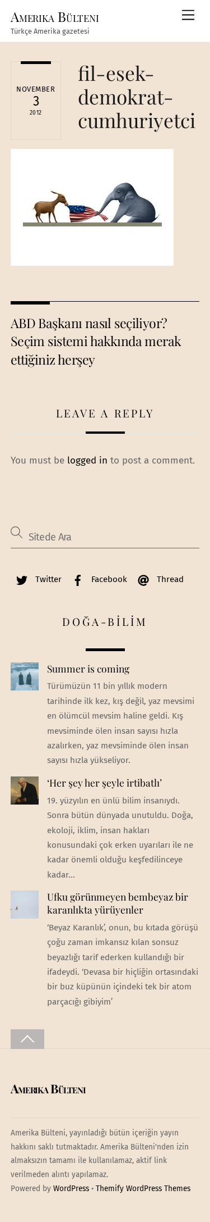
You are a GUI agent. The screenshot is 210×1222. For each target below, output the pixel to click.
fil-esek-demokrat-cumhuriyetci (136, 96)
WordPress (71, 1188)
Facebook (108, 579)
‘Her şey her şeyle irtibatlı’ (104, 782)
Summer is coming (88, 668)
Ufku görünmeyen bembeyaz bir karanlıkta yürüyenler (117, 903)
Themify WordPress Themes (143, 1188)
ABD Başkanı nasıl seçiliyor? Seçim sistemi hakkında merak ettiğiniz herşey (96, 341)
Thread (169, 579)
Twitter (47, 579)
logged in (87, 460)
